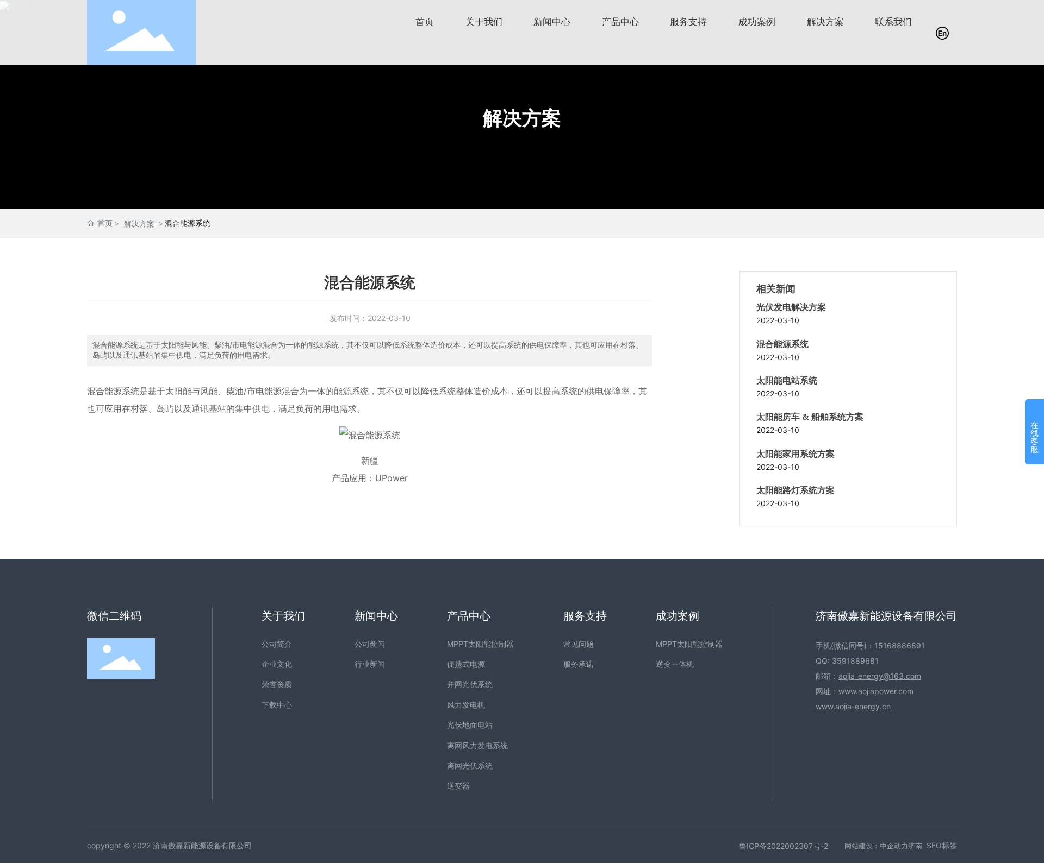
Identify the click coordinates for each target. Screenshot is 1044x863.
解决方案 (522, 118)
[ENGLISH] (942, 31)
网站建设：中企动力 (876, 845)
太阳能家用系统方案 (795, 453)
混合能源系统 (782, 344)
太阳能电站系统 (786, 380)
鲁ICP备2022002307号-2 (783, 846)
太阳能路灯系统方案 (795, 490)
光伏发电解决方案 (791, 307)
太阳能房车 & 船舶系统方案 (809, 416)
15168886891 (899, 645)
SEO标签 (942, 845)
